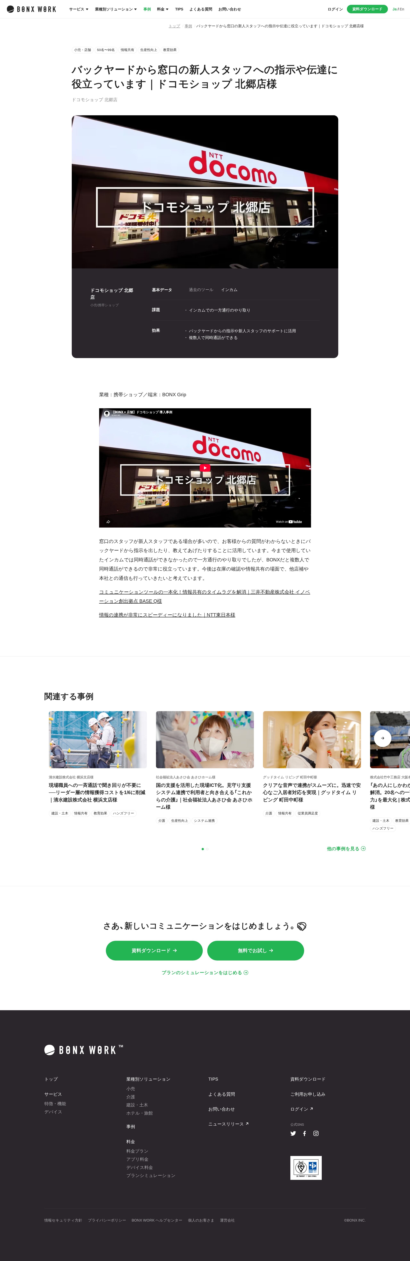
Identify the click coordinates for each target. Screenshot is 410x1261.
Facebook (304, 1133)
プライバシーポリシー (107, 1220)
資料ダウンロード (367, 9)
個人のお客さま (201, 1220)
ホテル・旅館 (139, 1113)
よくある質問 (200, 9)
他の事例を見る (343, 848)
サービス (76, 9)
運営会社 (227, 1220)
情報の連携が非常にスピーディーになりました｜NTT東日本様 (167, 615)
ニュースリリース (226, 1124)
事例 (147, 9)
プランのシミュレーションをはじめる (202, 972)
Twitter (293, 1133)
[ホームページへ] (31, 9)
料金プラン (137, 1151)
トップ (174, 26)
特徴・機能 (55, 1103)
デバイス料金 (139, 1167)
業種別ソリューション (114, 9)
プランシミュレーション (151, 1175)
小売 (130, 1088)
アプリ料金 (137, 1159)
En (402, 9)
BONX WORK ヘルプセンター (157, 1220)
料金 (160, 9)
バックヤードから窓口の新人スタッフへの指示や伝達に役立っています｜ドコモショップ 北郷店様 (280, 26)
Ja (395, 9)
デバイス (53, 1111)
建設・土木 (137, 1105)
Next (383, 738)
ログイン (335, 9)
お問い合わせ (229, 9)
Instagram (316, 1133)
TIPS (179, 9)
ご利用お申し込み (308, 1094)
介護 (130, 1097)
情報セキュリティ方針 (63, 1220)
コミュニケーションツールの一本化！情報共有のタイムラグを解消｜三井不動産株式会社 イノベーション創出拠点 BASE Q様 (204, 596)
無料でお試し (252, 950)
